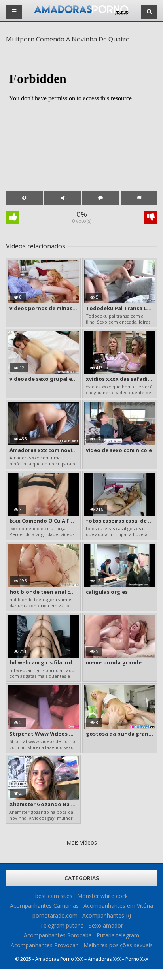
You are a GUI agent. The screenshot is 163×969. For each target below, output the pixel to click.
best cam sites (53, 895)
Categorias (81, 878)
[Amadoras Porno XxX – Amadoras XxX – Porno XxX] (81, 12)
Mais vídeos (81, 842)
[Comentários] (100, 198)
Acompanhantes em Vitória (118, 905)
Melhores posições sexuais (118, 945)
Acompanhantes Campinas (44, 905)
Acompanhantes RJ (106, 915)
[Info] (24, 198)
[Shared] (62, 198)
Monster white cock (102, 895)
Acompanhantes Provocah (45, 945)
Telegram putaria (62, 925)
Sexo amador (106, 925)
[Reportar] (139, 198)
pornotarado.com (55, 915)
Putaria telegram (118, 935)
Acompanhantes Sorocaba (58, 935)
